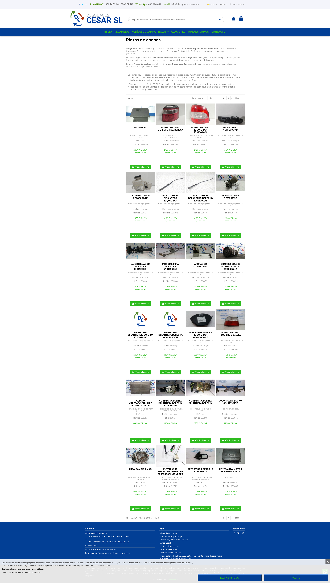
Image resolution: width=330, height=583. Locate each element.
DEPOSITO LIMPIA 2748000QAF (140, 197)
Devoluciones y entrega (171, 536)
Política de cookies (168, 549)
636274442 (93, 545)
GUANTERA (140, 127)
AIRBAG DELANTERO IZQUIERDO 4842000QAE (200, 335)
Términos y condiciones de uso (174, 540)
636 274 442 (127, 4)
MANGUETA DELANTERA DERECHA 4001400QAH (170, 335)
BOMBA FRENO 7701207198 (230, 197)
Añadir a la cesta (142, 167)
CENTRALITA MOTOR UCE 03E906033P (230, 470)
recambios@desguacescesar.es (102, 549)
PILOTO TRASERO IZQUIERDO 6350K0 (230, 333)
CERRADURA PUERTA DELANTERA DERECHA (200, 402)
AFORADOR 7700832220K (200, 265)
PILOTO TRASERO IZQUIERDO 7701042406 (200, 130)
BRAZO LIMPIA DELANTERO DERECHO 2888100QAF (200, 198)
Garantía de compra (169, 533)
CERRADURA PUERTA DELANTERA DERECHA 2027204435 (170, 403)
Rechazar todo (229, 577)
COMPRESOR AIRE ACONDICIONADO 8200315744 (230, 266)
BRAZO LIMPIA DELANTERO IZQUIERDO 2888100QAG (170, 199)
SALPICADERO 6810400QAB (230, 128)
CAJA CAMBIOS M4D (140, 469)
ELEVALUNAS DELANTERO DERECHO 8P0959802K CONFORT (170, 471)
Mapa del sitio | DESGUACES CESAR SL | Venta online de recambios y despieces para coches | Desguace (191, 557)
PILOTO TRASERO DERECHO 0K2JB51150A (170, 128)
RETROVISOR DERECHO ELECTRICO (200, 470)
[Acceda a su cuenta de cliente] (233, 18)
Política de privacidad (169, 546)
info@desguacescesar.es (185, 4)
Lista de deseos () (238, 4)
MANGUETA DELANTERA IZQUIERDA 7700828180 (140, 335)
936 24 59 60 (112, 4)
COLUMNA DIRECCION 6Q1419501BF (230, 402)
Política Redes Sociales (170, 553)
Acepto (296, 577)
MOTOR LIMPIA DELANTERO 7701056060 (170, 266)
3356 (237, 98)
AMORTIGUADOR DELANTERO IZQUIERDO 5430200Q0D (140, 268)
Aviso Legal (165, 543)
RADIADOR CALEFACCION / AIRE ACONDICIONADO (140, 403)
